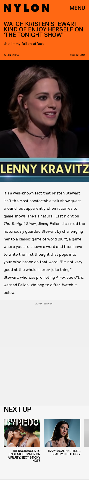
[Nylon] (26, 8)
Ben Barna (13, 54)
